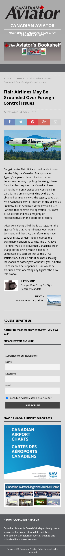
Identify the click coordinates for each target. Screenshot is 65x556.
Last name (10, 373)
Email (8, 385)
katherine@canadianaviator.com (26, 329)
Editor (26, 112)
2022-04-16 (12, 112)
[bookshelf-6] (32, 58)
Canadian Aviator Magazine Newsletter (30, 397)
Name (8, 361)
